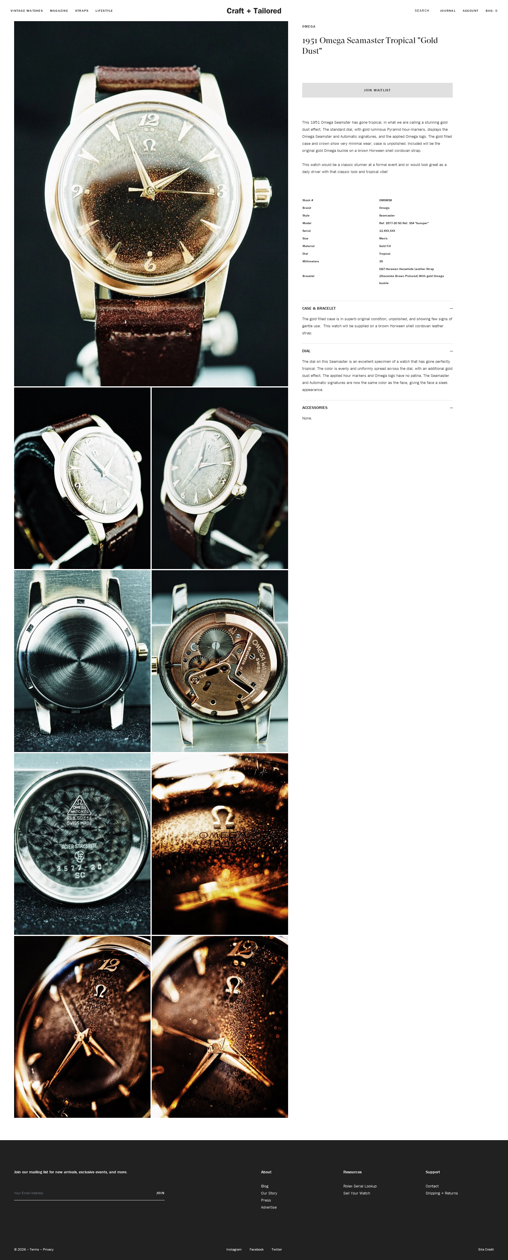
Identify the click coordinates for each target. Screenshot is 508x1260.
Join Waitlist (377, 90)
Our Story (269, 1193)
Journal (448, 11)
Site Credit (486, 1249)
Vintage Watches (27, 11)
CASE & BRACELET (319, 308)
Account (471, 11)
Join (160, 1193)
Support (433, 1172)
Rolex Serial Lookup (360, 1186)
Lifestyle (104, 11)
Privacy (48, 1249)
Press (266, 1200)
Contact (432, 1186)
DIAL (307, 350)
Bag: (492, 11)
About (266, 1172)
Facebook (257, 1249)
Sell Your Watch (356, 1193)
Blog (264, 1186)
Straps (82, 11)
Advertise (269, 1207)
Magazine (59, 11)
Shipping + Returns (442, 1193)
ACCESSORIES (315, 407)
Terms (35, 1249)
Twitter (277, 1249)
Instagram (234, 1249)
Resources (352, 1172)
